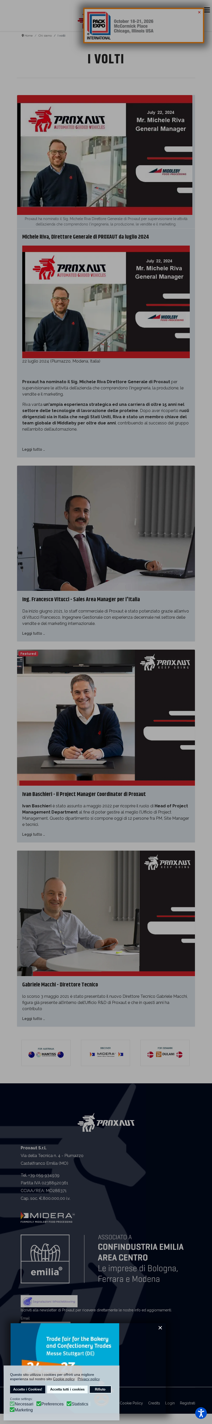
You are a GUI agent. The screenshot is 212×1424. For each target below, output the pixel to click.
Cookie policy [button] (64, 1379)
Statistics (80, 1404)
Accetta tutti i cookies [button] (67, 1389)
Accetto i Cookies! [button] (27, 1389)
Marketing (24, 1410)
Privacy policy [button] (89, 1379)
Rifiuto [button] (100, 1389)
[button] (201, 1413)
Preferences (52, 1404)
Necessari (24, 1404)
